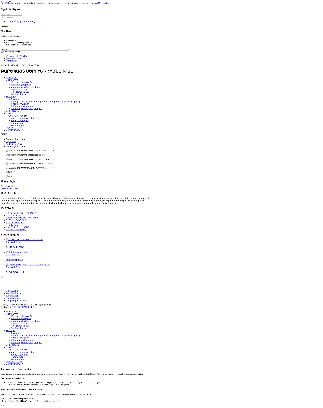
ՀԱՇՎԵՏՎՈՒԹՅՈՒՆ (16, 230)
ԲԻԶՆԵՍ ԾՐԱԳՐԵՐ (16, 220)
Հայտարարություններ (23, 352)
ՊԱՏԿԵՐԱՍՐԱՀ (14, 144)
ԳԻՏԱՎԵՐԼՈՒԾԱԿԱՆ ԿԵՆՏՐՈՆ (22, 218)
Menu (4, 135)
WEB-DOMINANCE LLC (23, 307)
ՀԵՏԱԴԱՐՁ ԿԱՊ (14, 364)
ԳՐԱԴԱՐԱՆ (12, 225)
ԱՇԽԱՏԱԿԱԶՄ (14, 215)
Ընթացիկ (16, 333)
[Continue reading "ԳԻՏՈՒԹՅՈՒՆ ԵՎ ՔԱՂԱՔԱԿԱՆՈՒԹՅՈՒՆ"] (28, 265)
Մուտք (5, 26)
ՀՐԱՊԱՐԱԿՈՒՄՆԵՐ (16, 350)
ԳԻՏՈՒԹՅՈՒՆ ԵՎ (15, 272)
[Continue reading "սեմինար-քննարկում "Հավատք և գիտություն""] (18, 252)
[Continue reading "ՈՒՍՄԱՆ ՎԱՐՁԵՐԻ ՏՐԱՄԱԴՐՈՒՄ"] (24, 240)
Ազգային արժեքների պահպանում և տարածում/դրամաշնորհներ (45, 335)
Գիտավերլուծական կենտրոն (26, 342)
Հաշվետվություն (20, 326)
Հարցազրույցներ (20, 354)
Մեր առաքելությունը (22, 316)
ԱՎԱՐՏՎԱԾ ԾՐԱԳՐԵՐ (17, 227)
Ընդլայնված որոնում (17, 300)
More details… (104, 3)
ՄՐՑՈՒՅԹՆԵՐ (13, 345)
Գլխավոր (11, 142)
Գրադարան (17, 359)
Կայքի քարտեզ (14, 298)
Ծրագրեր (11, 331)
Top (2, 405)
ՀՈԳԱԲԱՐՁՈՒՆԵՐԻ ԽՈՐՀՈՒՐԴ (22, 213)
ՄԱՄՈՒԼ (10, 347)
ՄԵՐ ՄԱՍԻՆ (12, 314)
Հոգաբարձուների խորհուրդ (26, 321)
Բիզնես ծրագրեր (20, 338)
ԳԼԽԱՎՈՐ (11, 311)
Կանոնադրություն (21, 319)
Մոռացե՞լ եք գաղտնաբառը (20, 21)
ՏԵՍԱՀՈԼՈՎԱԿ (14, 242)
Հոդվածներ (12, 296)
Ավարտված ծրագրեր (22, 340)
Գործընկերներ (13, 293)
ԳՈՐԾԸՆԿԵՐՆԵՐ (15, 222)
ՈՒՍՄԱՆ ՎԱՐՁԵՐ (15, 247)
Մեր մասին (12, 291)
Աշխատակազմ (19, 323)
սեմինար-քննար (14, 259)
